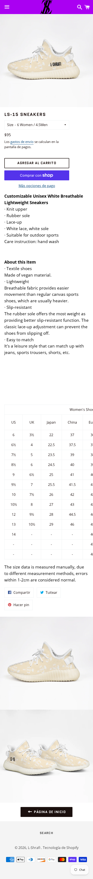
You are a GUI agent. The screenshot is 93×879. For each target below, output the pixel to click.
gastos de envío (22, 141)
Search (46, 833)
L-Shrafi (34, 847)
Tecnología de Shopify (61, 847)
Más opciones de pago (37, 185)
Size (10, 124)
